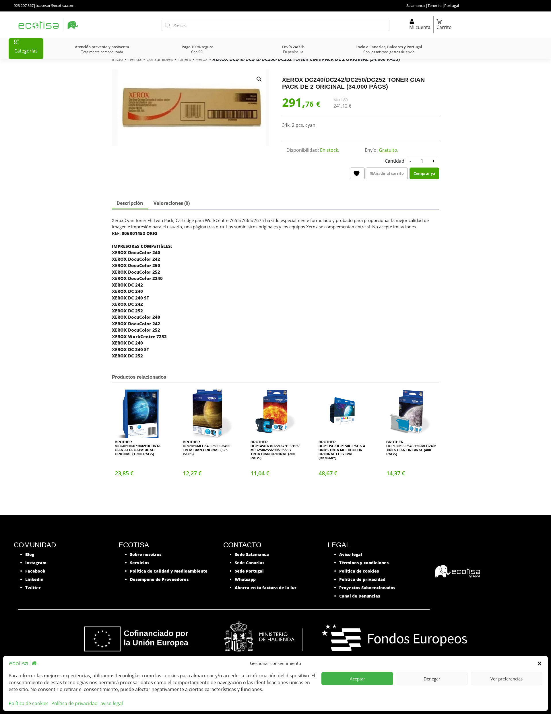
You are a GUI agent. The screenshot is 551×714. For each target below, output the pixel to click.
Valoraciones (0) (172, 203)
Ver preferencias (506, 679)
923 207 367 (24, 5)
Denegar (432, 679)
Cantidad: (395, 161)
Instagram (35, 562)
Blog (29, 554)
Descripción (130, 203)
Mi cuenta (419, 27)
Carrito (444, 27)
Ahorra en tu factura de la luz (265, 587)
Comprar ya (424, 173)
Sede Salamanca (252, 554)
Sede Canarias (249, 562)
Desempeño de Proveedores (159, 579)
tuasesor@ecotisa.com (55, 5)
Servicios (139, 562)
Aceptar (357, 679)
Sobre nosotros (145, 554)
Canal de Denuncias (359, 596)
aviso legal (111, 703)
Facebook (35, 571)
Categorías (26, 51)
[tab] (130, 204)
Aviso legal (350, 554)
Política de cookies (28, 703)
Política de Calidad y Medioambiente (168, 571)
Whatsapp (245, 579)
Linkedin (34, 579)
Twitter (33, 587)
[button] (539, 663)
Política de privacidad (74, 703)
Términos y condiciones (364, 562)
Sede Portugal (249, 571)
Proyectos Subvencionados (367, 587)
